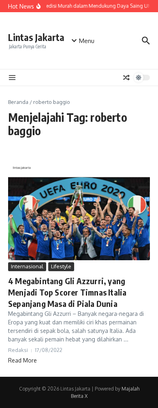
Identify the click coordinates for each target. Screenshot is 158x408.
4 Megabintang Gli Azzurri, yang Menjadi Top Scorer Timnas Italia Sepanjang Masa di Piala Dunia (67, 292)
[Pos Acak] (126, 77)
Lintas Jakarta (36, 37)
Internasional (27, 266)
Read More (22, 360)
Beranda (18, 102)
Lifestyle (61, 266)
